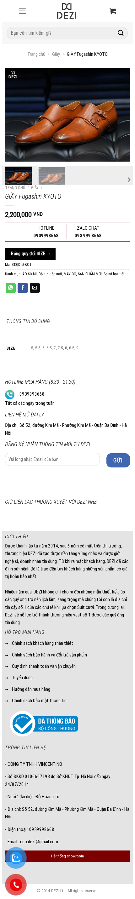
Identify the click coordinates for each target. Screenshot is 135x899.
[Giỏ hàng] (112, 11)
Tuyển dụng (22, 677)
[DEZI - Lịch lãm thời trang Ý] (67, 11)
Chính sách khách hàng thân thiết (42, 643)
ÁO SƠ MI (29, 274)
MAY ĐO (70, 274)
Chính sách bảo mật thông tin (39, 700)
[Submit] (120, 33)
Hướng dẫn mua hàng (31, 689)
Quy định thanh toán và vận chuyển (44, 666)
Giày (56, 54)
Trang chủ (36, 54)
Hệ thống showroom (67, 856)
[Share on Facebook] (23, 288)
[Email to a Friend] (35, 288)
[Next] (129, 180)
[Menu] (22, 11)
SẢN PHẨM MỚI (90, 274)
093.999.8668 (88, 235)
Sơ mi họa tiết (114, 274)
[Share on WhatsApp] (11, 288)
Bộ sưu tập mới (50, 274)
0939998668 (32, 394)
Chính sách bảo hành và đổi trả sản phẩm (49, 655)
